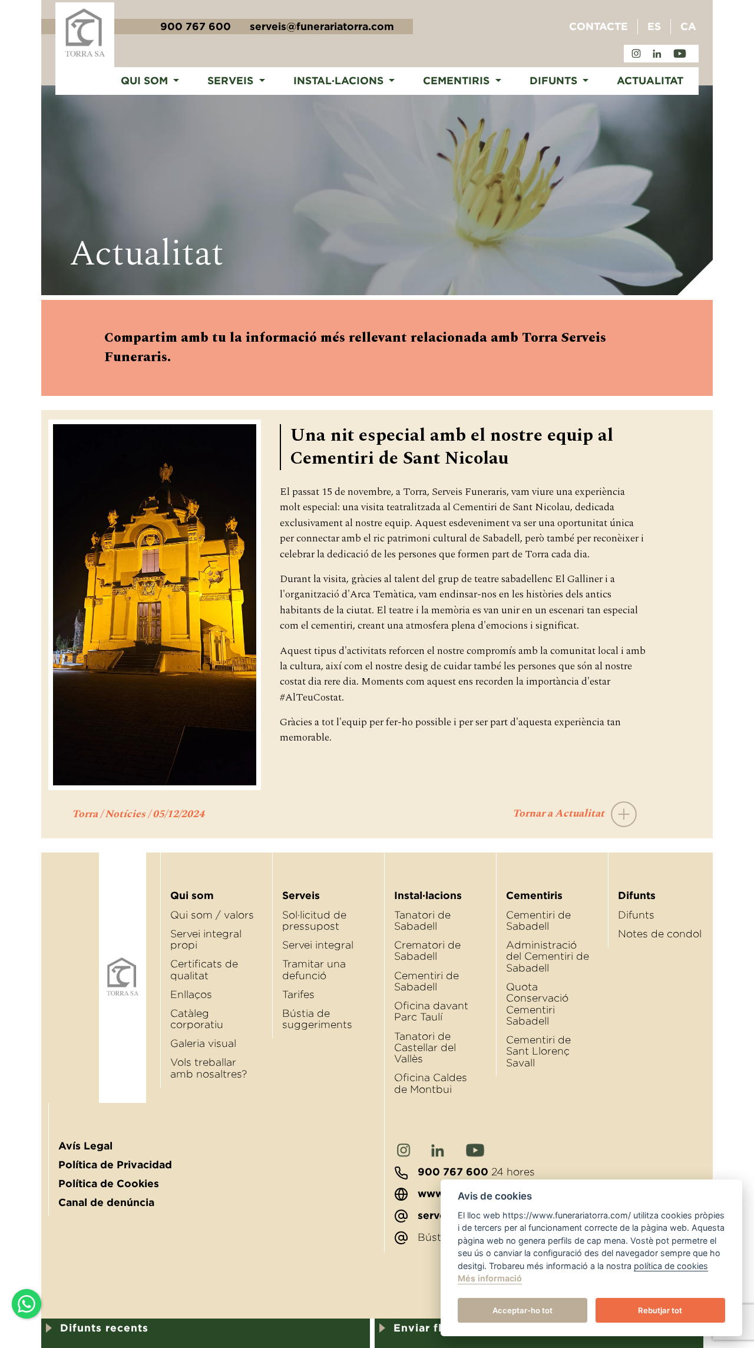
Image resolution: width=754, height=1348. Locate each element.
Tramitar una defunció (314, 969)
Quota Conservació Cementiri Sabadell (537, 1004)
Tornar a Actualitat (559, 813)
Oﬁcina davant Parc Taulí (431, 1011)
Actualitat (650, 81)
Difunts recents (104, 1328)
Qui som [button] (146, 81)
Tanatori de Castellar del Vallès (425, 1047)
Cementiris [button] (457, 81)
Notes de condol (660, 934)
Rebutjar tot (660, 1310)
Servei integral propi (206, 939)
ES (654, 26)
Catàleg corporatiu (196, 1018)
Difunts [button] (555, 81)
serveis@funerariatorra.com (322, 26)
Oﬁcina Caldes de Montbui (430, 1083)
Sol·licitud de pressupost (314, 920)
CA (688, 26)
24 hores (476, 1172)
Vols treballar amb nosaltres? (208, 1067)
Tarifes (298, 994)
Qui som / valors (212, 915)
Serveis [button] (231, 81)
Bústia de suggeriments (317, 1018)
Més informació (490, 1279)
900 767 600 (195, 26)
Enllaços (191, 994)
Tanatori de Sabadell (422, 920)
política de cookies (671, 1266)
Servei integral (317, 945)
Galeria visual (203, 1043)
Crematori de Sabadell (427, 950)
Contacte (598, 26)
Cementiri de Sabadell (426, 981)
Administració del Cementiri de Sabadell (547, 956)
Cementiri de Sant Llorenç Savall (538, 1051)
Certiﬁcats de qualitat (204, 969)
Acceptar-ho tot (522, 1310)
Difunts (636, 915)
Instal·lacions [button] (339, 81)
